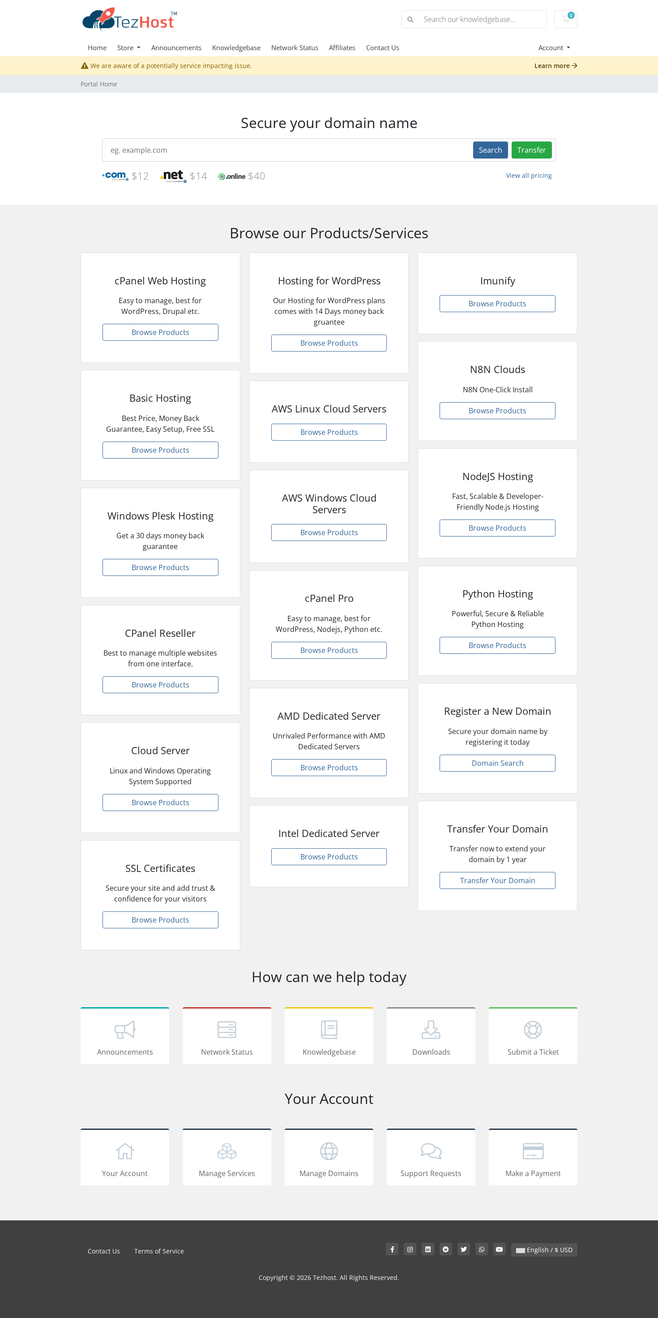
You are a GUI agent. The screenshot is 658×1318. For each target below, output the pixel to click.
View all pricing (529, 175)
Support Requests (431, 1173)
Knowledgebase (236, 47)
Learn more (553, 65)
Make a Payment (533, 1173)
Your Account (125, 1173)
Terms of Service (159, 1251)
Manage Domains (329, 1173)
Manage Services (227, 1173)
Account (551, 47)
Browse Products (160, 332)
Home (97, 47)
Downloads (431, 1052)
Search (490, 150)
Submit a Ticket (533, 1052)
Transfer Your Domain (497, 880)
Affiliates (342, 47)
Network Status (294, 47)
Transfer (531, 150)
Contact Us (382, 47)
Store (126, 47)
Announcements (176, 47)
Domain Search (498, 763)
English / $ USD (549, 1249)
